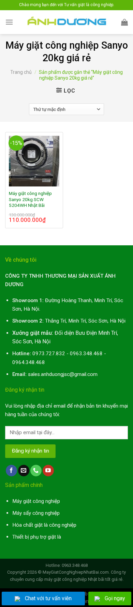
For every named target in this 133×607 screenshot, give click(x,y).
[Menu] (9, 22)
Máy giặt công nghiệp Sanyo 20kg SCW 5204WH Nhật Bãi (30, 199)
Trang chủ (21, 72)
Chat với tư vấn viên (48, 598)
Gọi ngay (115, 598)
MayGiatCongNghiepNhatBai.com (76, 572)
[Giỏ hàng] (124, 22)
